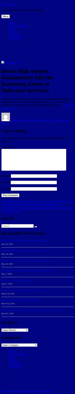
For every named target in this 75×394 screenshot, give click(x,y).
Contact (12, 31)
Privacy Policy (16, 35)
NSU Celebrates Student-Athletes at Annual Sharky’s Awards (26, 270)
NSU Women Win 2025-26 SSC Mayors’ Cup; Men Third (25, 260)
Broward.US (8, 4)
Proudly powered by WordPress (33, 390)
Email (5, 182)
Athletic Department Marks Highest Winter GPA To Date (24, 251)
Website (5, 188)
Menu (5, 16)
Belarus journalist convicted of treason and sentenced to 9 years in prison (31, 310)
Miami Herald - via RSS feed (27, 120)
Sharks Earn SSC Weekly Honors (15, 280)
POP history (15, 38)
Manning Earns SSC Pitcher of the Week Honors (21, 300)
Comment (7, 147)
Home (11, 22)
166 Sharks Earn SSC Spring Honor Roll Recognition (23, 241)
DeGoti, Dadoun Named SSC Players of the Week (22, 290)
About (11, 28)
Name (5, 175)
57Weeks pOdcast (18, 25)
